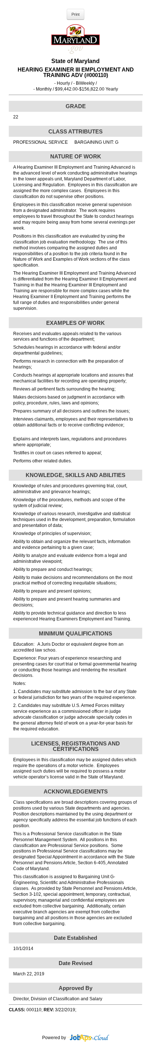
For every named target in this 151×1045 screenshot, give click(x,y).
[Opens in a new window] (88, 1037)
